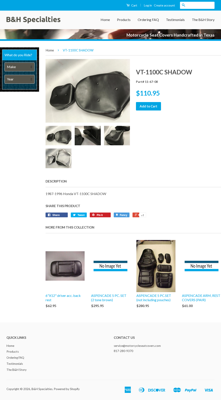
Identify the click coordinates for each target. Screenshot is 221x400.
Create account (164, 5)
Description (56, 181)
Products (124, 20)
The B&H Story (203, 20)
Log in (148, 5)
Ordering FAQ (148, 20)
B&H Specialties (42, 389)
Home (105, 20)
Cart (134, 5)
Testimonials (175, 20)
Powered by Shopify (67, 389)
